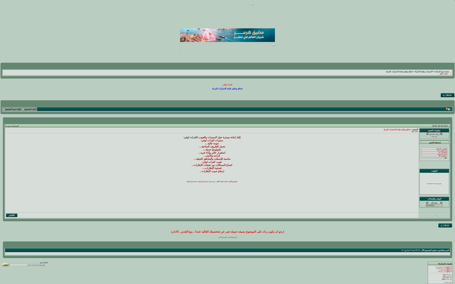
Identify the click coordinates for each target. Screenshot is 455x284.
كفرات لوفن (190, 137)
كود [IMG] (449, 277)
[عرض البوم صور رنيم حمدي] (435, 215)
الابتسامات (449, 276)
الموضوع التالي (223, 237)
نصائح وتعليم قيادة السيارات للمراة (399, 72)
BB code (448, 274)
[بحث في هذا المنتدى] (451, 109)
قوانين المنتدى (448, 282)
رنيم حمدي (434, 134)
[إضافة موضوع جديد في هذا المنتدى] (449, 109)
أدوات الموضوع (30, 109)
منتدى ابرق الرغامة (442, 72)
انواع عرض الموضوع (13, 109)
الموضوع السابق (232, 237)
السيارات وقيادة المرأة (423, 72)
